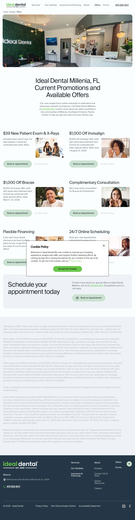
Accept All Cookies (67, 269)
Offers (97, 5)
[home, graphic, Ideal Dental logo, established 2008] (16, 5)
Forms (106, 5)
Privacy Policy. (75, 261)
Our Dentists (51, 5)
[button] (37, 5)
